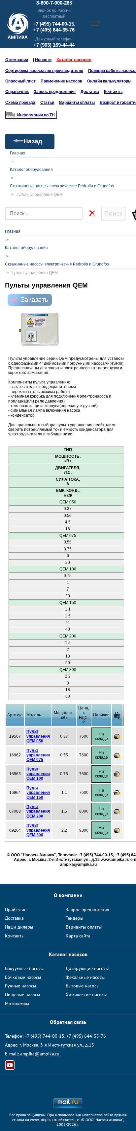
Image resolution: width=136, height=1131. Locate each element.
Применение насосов (61, 81)
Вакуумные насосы (24, 968)
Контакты (113, 91)
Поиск (113, 213)
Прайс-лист (16, 909)
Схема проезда (20, 102)
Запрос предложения (55, 91)
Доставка (90, 91)
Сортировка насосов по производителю (44, 70)
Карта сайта (78, 936)
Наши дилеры (19, 927)
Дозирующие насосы (87, 968)
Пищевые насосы (22, 995)
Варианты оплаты (77, 102)
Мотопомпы (17, 1003)
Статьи (47, 102)
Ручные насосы (20, 986)
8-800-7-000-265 (54, 3)
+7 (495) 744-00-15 (44, 1036)
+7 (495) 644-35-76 (54, 30)
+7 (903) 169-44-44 (54, 45)
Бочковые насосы (23, 977)
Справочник (17, 91)
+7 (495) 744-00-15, (54, 24)
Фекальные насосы (85, 977)
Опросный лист (20, 81)
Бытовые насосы (82, 986)
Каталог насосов (73, 59)
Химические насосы (86, 995)
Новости (43, 60)
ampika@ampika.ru (39, 1054)
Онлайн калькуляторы (109, 81)
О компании (16, 60)
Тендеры (74, 918)
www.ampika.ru (43, 1120)
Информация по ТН (36, 115)
